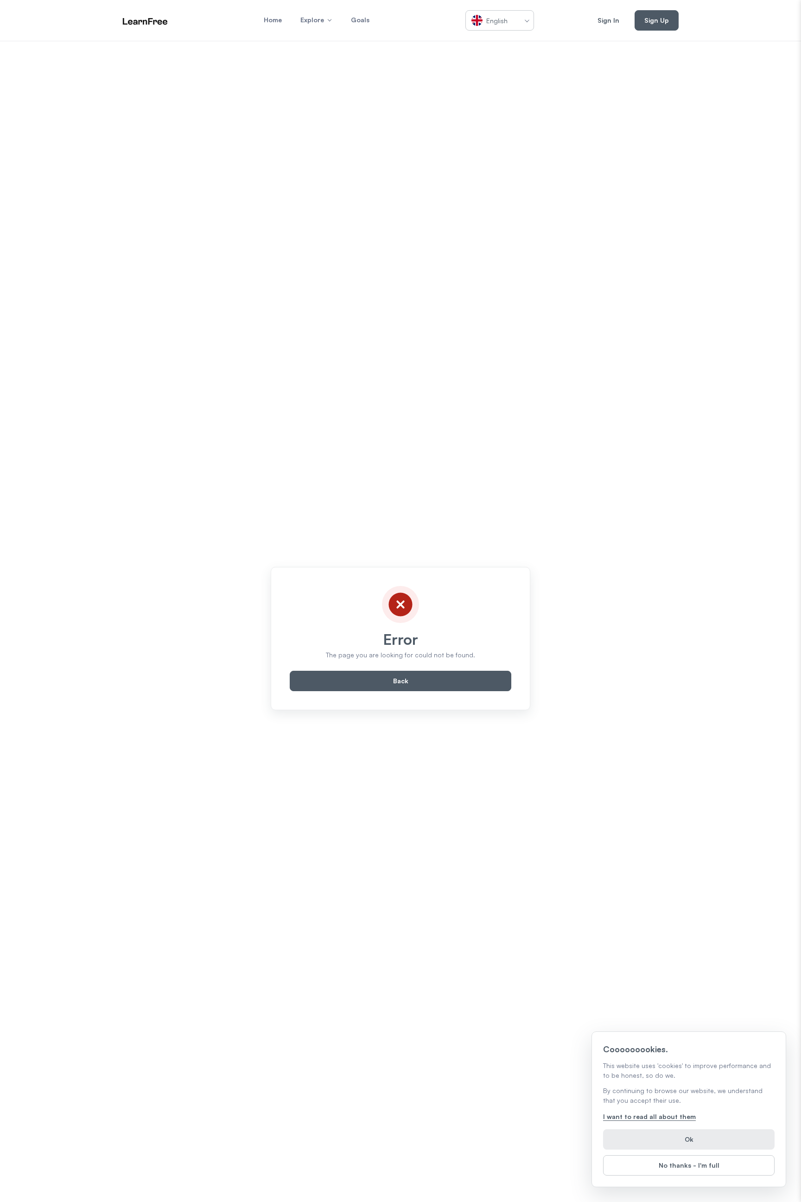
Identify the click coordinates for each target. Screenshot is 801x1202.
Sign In (608, 20)
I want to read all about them (649, 1116)
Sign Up (656, 20)
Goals (360, 20)
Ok (689, 1139)
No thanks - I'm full (689, 1165)
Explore (312, 20)
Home (273, 20)
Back (400, 681)
